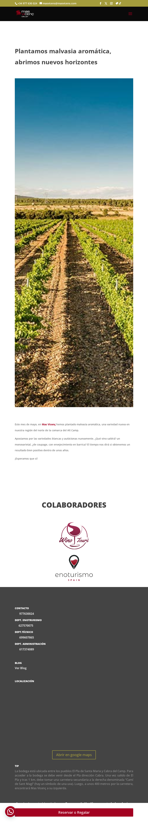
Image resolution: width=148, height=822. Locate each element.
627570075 (26, 626)
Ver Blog (21, 668)
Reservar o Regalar (74, 812)
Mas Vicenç (49, 424)
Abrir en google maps (74, 754)
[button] (10, 811)
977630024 (26, 614)
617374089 (26, 649)
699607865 (26, 637)
